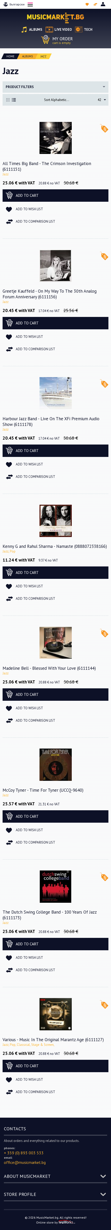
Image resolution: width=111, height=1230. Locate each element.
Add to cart (27, 195)
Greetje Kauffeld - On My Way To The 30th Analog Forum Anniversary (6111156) (50, 294)
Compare (95, 4)
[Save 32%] (55, 138)
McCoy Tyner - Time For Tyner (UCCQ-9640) (43, 790)
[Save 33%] (55, 265)
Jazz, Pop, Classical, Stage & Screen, (28, 1044)
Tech (88, 29)
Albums (35, 29)
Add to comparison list (35, 221)
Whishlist (87, 4)
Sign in (103, 4)
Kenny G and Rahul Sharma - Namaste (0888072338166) (55, 546)
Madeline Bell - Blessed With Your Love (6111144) (49, 668)
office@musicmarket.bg (25, 1162)
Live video (63, 29)
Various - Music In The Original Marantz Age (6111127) (53, 1039)
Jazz (6, 174)
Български (17, 4)
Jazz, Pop (9, 551)
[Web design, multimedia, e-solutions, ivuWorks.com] (67, 1222)
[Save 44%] (55, 393)
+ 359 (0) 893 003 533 (24, 1152)
